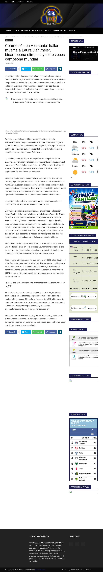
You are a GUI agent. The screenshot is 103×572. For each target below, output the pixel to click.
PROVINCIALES (37, 30)
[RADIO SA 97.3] (51, 16)
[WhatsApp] (96, 2)
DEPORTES (15, 37)
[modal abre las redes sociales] (60, 69)
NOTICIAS (48, 30)
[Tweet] (26, 69)
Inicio (7, 37)
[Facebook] (88, 2)
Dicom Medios (40, 570)
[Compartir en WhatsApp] (38, 69)
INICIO (7, 2)
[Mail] (92, 2)
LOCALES (16, 30)
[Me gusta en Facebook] (51, 69)
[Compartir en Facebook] (11, 69)
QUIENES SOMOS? (17, 2)
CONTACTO (29, 2)
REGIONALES (25, 30)
